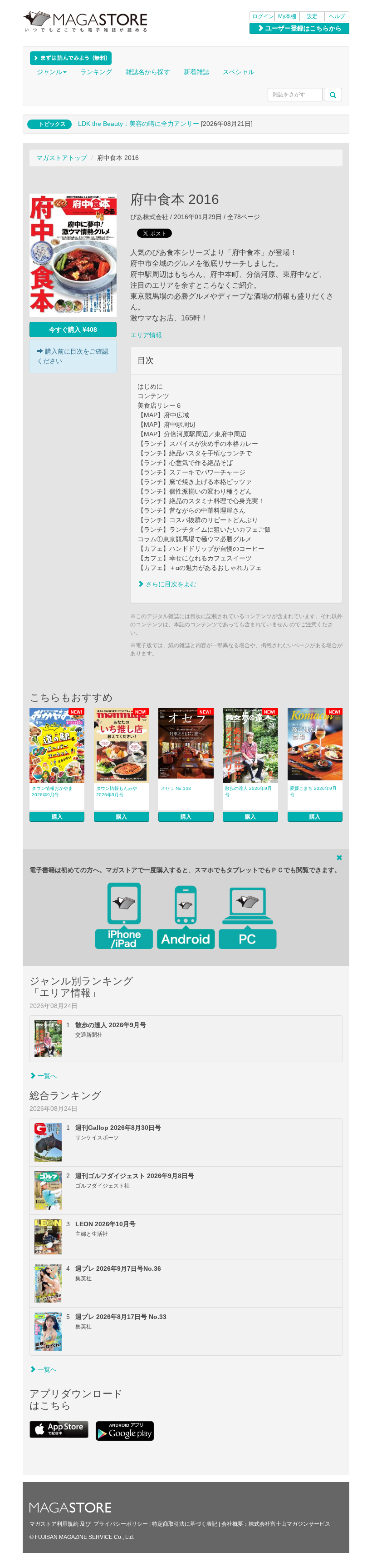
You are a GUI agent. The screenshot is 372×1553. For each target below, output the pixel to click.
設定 (312, 16)
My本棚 (287, 16)
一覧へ (46, 1075)
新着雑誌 (196, 71)
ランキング (96, 71)
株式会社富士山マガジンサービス (289, 1524)
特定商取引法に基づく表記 (184, 1524)
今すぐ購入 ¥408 (73, 329)
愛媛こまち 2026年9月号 (313, 791)
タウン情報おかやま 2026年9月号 (52, 791)
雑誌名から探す (148, 71)
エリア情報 (146, 335)
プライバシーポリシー (120, 1524)
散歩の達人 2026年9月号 (248, 791)
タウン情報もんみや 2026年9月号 (116, 791)
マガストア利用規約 (53, 1524)
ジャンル (49, 71)
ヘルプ (337, 16)
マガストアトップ (61, 157)
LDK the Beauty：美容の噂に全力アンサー (138, 123)
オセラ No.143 (176, 788)
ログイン (263, 16)
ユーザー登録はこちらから (303, 28)
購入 (57, 817)
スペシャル (239, 71)
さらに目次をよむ (170, 584)
